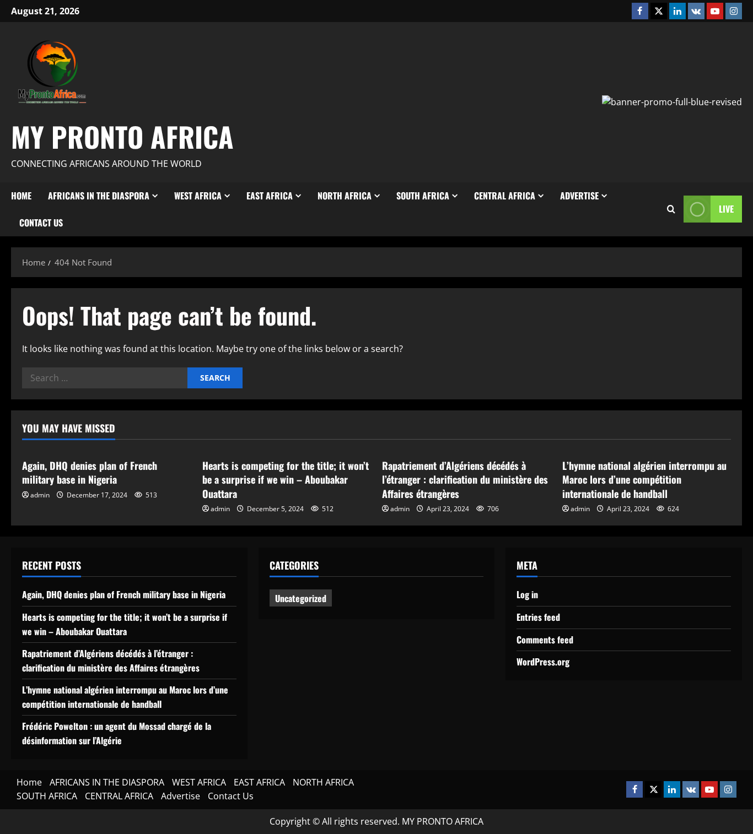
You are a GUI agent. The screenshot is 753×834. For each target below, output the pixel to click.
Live (726, 208)
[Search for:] (104, 377)
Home (21, 195)
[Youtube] (715, 11)
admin (40, 495)
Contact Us (41, 222)
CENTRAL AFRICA (504, 195)
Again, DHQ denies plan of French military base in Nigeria (89, 472)
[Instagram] (733, 11)
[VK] (696, 11)
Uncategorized (300, 598)
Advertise (579, 195)
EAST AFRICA (269, 195)
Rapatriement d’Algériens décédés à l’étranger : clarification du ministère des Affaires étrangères (465, 479)
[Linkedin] (677, 11)
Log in (527, 594)
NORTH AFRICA (345, 195)
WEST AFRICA (198, 195)
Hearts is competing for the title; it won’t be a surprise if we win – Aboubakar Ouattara (285, 479)
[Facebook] (640, 11)
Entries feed (538, 617)
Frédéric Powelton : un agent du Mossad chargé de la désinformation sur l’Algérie (116, 733)
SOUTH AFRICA (422, 195)
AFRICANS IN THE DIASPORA (98, 195)
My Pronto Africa (122, 136)
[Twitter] (658, 11)
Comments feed (545, 639)
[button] (671, 209)
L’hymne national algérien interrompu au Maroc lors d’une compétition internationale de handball (644, 479)
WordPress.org (543, 661)
